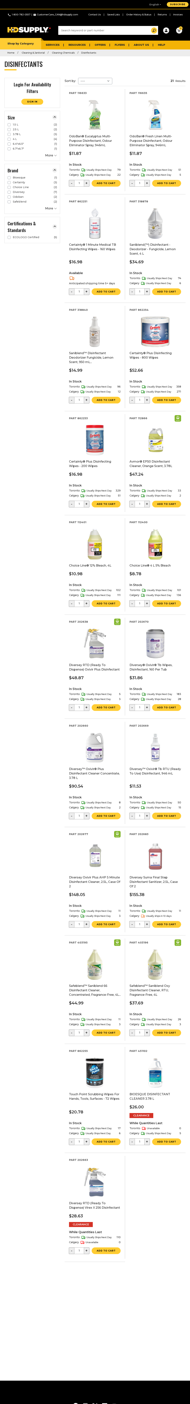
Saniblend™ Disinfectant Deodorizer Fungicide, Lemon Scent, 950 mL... (91, 357)
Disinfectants (88, 52)
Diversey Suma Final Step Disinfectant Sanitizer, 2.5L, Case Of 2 (154, 882)
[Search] (153, 30)
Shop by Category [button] (20, 43)
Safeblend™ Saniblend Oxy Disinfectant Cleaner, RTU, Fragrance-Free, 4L (150, 990)
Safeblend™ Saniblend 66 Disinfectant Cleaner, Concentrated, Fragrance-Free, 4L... (95, 990)
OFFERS (100, 45)
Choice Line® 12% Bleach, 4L (90, 565)
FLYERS (120, 45)
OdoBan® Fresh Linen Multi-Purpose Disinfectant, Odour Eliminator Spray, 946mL (151, 141)
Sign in (32, 101)
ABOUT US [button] (141, 45)
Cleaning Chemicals (63, 52)
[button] (54, 117)
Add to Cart (106, 183)
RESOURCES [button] (77, 45)
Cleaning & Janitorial (33, 52)
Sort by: (70, 81)
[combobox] (108, 30)
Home (10, 52)
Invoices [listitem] (178, 14)
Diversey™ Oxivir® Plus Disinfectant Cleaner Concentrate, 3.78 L (94, 773)
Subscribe (177, 4)
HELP (161, 45)
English (154, 4)
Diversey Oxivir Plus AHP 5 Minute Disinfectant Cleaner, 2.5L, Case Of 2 (94, 882)
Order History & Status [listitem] (138, 14)
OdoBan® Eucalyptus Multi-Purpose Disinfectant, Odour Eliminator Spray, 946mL (90, 141)
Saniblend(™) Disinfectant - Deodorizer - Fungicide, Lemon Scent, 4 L (153, 249)
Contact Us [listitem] (94, 14)
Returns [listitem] (162, 14)
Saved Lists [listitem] (113, 14)
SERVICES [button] (53, 45)
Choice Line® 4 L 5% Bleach (150, 565)
